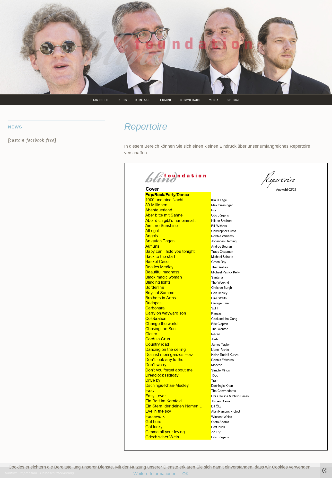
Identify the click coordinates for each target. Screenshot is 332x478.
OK (185, 473)
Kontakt (142, 100)
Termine (165, 100)
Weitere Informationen (154, 473)
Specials (234, 100)
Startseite (99, 100)
